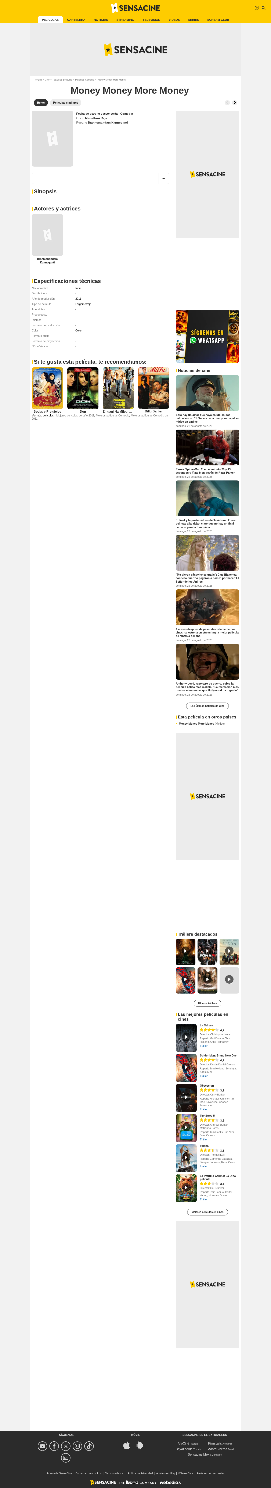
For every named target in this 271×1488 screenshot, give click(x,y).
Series (193, 19)
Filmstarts (215, 1443)
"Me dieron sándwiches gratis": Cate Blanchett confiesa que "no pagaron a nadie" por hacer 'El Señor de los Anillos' (207, 578)
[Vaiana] (186, 1158)
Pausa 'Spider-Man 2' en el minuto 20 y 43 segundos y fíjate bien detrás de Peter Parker (205, 471)
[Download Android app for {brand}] (142, 1445)
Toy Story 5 (207, 1115)
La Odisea (206, 1025)
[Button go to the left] (227, 102)
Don (83, 411)
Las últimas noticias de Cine (207, 705)
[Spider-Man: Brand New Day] (186, 1068)
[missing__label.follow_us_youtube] (43, 1446)
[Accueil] (135, 8)
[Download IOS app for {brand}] (129, 1445)
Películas (50, 19)
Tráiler (203, 1045)
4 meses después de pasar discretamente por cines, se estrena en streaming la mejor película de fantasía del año (207, 632)
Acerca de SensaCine (59, 1473)
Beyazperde (184, 1449)
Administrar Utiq (165, 1473)
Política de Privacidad (140, 1473)
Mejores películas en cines (208, 1212)
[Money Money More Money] (52, 139)
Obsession (207, 1085)
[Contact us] (66, 1458)
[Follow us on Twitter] (66, 1446)
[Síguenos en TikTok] (89, 1446)
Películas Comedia (84, 79)
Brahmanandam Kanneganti (108, 122)
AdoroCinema (217, 1449)
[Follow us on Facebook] (54, 1446)
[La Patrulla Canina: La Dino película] (186, 1188)
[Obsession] (186, 1098)
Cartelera (76, 19)
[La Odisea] (186, 1038)
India (78, 288)
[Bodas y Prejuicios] (47, 388)
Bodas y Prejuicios (47, 411)
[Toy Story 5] (186, 1128)
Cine (47, 79)
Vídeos (174, 19)
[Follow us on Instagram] (78, 1446)
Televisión (151, 19)
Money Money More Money (202, 723)
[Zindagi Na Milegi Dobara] (118, 388)
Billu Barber (154, 411)
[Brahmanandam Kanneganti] (47, 235)
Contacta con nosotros (88, 1473)
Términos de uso (114, 1473)
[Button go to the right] (234, 102)
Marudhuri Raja (96, 118)
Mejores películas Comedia (112, 415)
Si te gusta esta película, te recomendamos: (90, 362)
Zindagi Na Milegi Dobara (121, 411)
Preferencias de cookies (210, 1473)
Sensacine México (200, 1454)
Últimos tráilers (207, 1003)
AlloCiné (183, 1443)
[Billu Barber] (154, 388)
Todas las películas (62, 79)
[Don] (83, 388)
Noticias (101, 19)
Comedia (126, 113)
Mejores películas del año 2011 (75, 415)
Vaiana (204, 1145)
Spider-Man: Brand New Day (218, 1055)
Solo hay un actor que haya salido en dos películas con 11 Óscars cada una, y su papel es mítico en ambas (207, 418)
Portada (38, 79)
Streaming (125, 19)
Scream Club (218, 19)
